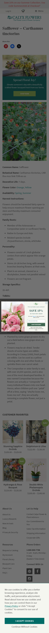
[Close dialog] (46, 303)
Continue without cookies (24, 626)
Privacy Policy (11, 606)
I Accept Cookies (24, 620)
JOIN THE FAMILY (36, 325)
